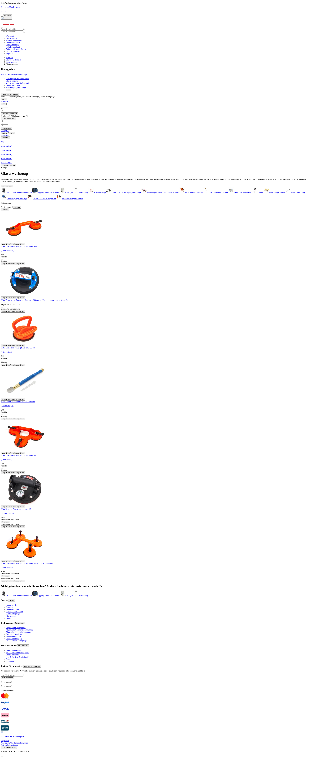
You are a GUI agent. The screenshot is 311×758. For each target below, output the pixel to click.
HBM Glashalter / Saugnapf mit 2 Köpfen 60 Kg (20, 246)
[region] (155, 193)
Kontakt (9, 618)
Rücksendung (11, 616)
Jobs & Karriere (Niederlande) (17, 657)
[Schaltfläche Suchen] (24, 29)
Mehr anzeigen (7, 186)
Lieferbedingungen (13, 614)
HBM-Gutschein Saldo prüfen (17, 653)
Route (8, 659)
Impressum (5, 7)
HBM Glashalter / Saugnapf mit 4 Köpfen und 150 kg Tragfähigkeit (27, 563)
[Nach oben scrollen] (2, 756)
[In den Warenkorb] (2, 259)
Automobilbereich (13, 42)
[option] (16, 595)
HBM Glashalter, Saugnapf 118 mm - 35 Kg (18, 348)
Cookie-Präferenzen (9, 747)
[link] (11, 97)
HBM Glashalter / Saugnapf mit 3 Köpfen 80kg (19, 455)
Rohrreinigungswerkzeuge (16, 87)
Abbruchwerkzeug (13, 85)
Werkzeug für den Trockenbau (17, 79)
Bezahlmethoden (12, 609)
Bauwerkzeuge (11, 62)
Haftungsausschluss (13, 636)
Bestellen (9, 607)
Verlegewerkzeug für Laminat (17, 83)
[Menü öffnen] (2, 27)
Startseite (9, 58)
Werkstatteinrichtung (14, 40)
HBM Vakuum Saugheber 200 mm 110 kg (17, 509)
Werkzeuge (10, 36)
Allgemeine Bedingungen (16, 628)
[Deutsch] (6, 18)
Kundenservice (15, 7)
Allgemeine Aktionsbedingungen (18, 632)
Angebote (9, 53)
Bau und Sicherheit (13, 51)
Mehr (8, 90)
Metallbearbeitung (13, 47)
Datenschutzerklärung (14, 634)
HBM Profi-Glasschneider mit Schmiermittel (18, 402)
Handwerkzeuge (12, 38)
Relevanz (16, 207)
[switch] (2, 16)
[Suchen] (24, 32)
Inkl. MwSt (7, 16)
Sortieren (5, 210)
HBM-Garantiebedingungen (16, 641)
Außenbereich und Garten (16, 49)
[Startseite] (8, 27)
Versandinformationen (14, 612)
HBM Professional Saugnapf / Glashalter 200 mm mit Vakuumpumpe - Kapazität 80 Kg (34, 300)
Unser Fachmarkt (12, 655)
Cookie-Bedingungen (14, 639)
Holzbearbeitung (12, 45)
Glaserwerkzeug (12, 81)
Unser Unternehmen (13, 650)
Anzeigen (5, 522)
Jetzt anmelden (7, 678)
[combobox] (12, 29)
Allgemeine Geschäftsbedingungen (19, 630)
